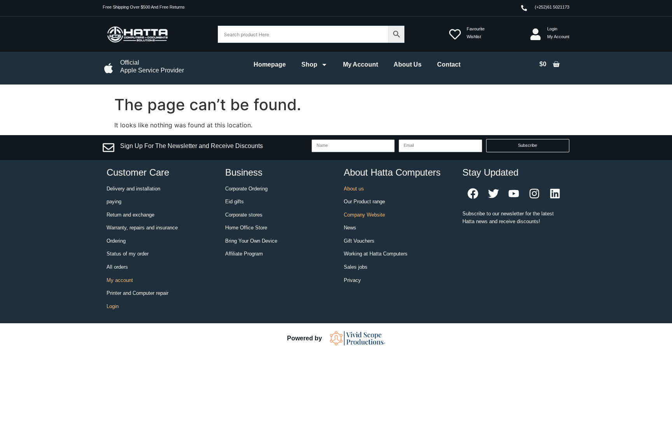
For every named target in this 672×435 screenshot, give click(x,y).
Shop (309, 64)
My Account (360, 64)
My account (120, 280)
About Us (408, 64)
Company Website (364, 215)
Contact (448, 64)
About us (354, 189)
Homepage (270, 64)
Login (113, 306)
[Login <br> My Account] (535, 34)
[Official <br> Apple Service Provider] (108, 68)
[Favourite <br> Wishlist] (455, 34)
